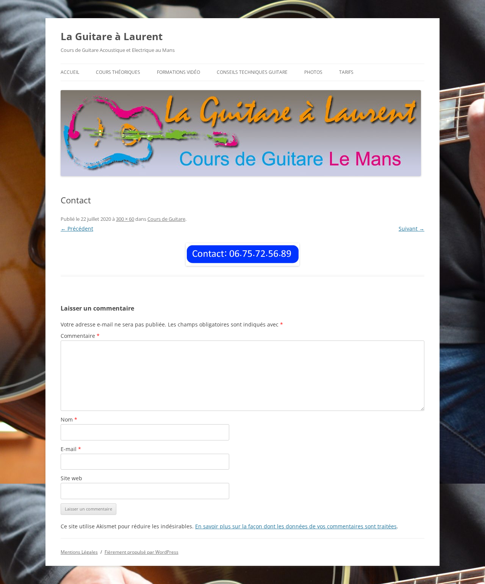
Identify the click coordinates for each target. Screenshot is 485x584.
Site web (71, 478)
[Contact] (242, 254)
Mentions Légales (79, 552)
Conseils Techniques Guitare (252, 72)
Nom (69, 419)
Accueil (70, 72)
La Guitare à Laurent (112, 36)
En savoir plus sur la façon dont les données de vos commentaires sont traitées (296, 526)
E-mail (71, 449)
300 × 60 (125, 218)
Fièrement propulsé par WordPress (141, 552)
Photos (313, 72)
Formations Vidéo (178, 72)
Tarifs (346, 72)
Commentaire (80, 335)
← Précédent (77, 228)
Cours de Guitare (166, 218)
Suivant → (411, 228)
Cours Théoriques (118, 72)
